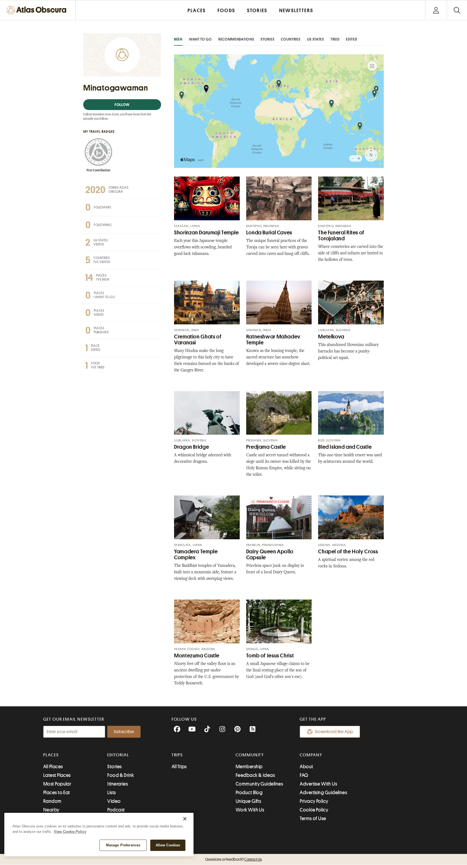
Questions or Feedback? (233, 859)
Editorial (118, 755)
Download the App (334, 732)
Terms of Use (313, 818)
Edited (351, 39)
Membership (249, 766)
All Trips (179, 766)
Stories (267, 39)
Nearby (51, 810)
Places (51, 755)
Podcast (116, 810)
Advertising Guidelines (323, 792)
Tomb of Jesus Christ (270, 655)
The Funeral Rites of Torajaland (341, 235)
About (306, 766)
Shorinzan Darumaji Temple (206, 232)
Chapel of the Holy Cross (348, 551)
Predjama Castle (266, 447)
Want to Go (200, 39)
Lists (111, 792)
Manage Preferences (123, 845)
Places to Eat (56, 792)
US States (315, 39)
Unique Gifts (248, 801)
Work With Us (250, 810)
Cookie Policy (314, 810)
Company (311, 755)
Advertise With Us (318, 784)
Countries (290, 39)
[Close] (185, 819)
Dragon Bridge (191, 447)
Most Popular (57, 784)
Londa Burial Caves (269, 232)
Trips (177, 755)
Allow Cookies (168, 845)
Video (114, 801)
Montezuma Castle (196, 655)
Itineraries (117, 784)
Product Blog (249, 792)
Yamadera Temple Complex (196, 554)
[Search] (457, 10)
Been (178, 39)
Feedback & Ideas (255, 775)
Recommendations (236, 39)
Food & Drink (120, 775)
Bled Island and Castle (345, 447)
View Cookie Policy (70, 832)
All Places (53, 766)
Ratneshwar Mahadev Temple (273, 339)
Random (52, 801)
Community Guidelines (259, 784)
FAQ (304, 775)
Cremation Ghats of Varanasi (197, 339)
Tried (335, 39)
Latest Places (57, 775)
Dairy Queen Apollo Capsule (269, 554)
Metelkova (331, 337)
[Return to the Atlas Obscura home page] (38, 10)
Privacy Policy (314, 801)
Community (250, 755)
